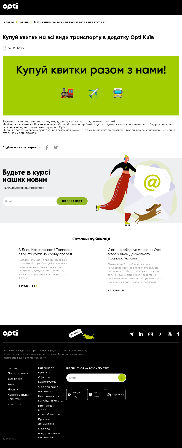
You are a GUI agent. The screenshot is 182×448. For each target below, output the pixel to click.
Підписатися (72, 201)
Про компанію (18, 373)
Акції (11, 384)
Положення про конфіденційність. (50, 398)
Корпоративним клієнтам (19, 397)
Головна (13, 368)
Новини (13, 389)
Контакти (15, 404)
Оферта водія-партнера (49, 389)
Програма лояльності (46, 421)
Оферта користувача (47, 379)
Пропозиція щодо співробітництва (49, 410)
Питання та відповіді (46, 370)
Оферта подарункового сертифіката (49, 433)
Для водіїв (15, 378)
